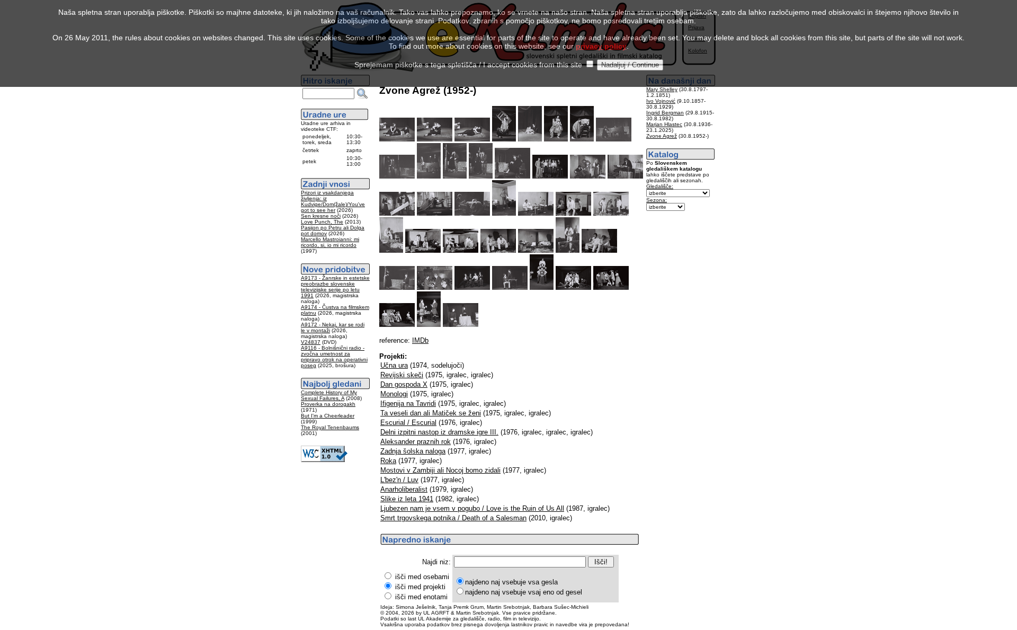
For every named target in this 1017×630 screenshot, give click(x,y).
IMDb (420, 340)
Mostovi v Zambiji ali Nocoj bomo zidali (440, 470)
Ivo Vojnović (660, 101)
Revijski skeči (401, 375)
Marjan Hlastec (664, 124)
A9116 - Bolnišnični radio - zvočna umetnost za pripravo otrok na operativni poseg (334, 356)
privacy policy (601, 46)
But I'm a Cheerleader (327, 416)
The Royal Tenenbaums (330, 427)
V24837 (310, 342)
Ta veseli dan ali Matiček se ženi (430, 413)
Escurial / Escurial (408, 423)
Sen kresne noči (321, 216)
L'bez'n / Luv (399, 480)
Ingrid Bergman (665, 113)
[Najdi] (362, 94)
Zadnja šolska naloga (412, 451)
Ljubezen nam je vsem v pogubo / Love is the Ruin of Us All (472, 508)
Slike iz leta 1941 (406, 499)
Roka (388, 461)
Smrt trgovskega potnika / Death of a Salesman (453, 518)
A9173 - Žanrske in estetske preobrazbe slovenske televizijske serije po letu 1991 (335, 286)
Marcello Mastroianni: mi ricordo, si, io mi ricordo (330, 242)
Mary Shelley (661, 89)
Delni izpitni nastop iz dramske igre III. (439, 432)
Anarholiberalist (403, 489)
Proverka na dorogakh (328, 404)
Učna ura (394, 365)
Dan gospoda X (403, 384)
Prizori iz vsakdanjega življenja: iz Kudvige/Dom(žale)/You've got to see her (333, 201)
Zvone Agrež (661, 136)
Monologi (394, 394)
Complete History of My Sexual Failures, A (329, 395)
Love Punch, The (322, 222)
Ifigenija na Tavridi (408, 403)
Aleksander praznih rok (415, 442)
